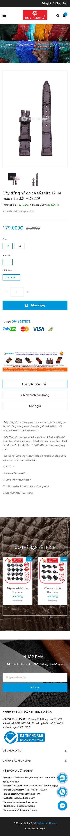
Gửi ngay (35, 687)
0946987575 (21, 322)
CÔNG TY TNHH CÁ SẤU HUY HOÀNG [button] (27, 712)
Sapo (42, 828)
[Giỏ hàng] (64, 15)
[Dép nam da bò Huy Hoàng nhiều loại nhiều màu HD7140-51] (17, 570)
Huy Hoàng (17, 592)
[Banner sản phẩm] (35, 360)
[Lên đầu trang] (58, 828)
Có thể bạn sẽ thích (35, 547)
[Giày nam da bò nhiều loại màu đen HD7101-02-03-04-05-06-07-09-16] (52, 570)
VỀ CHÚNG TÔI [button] (12, 750)
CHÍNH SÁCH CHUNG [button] (17, 760)
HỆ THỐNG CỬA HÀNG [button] (17, 770)
